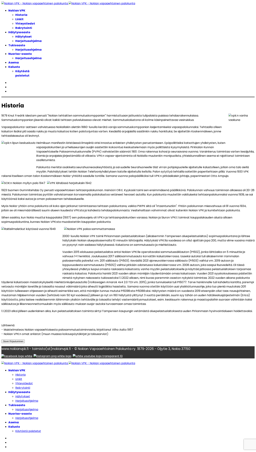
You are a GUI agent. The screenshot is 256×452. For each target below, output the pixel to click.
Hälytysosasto (19, 32)
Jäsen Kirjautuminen (13, 341)
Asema (13, 63)
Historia (21, 15)
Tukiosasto (16, 45)
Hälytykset (23, 37)
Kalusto (14, 67)
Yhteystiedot (25, 24)
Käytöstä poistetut (22, 73)
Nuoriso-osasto (20, 54)
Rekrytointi (23, 28)
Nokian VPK (16, 11)
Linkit (19, 19)
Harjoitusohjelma (28, 41)
